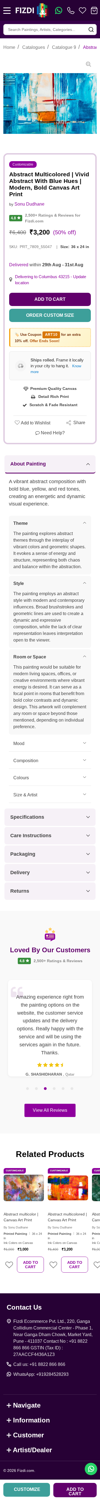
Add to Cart (50, 299)
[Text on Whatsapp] (58, 10)
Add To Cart (30, 1264)
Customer (28, 1435)
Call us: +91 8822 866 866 (39, 1364)
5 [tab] (63, 1088)
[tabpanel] (50, 1028)
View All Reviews (50, 1110)
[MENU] (7, 10)
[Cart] (94, 10)
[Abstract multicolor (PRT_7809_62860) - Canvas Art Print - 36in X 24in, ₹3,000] (24, 1188)
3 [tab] (45, 1088)
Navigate (27, 1405)
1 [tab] (27, 1088)
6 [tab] (72, 1088)
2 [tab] (36, 1088)
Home (9, 47)
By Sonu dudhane (16, 1227)
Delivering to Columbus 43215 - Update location (50, 280)
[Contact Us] (72, 10)
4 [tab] (54, 1088)
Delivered (18, 264)
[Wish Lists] (82, 10)
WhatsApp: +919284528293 (41, 1374)
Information (31, 1420)
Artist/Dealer (32, 1450)
